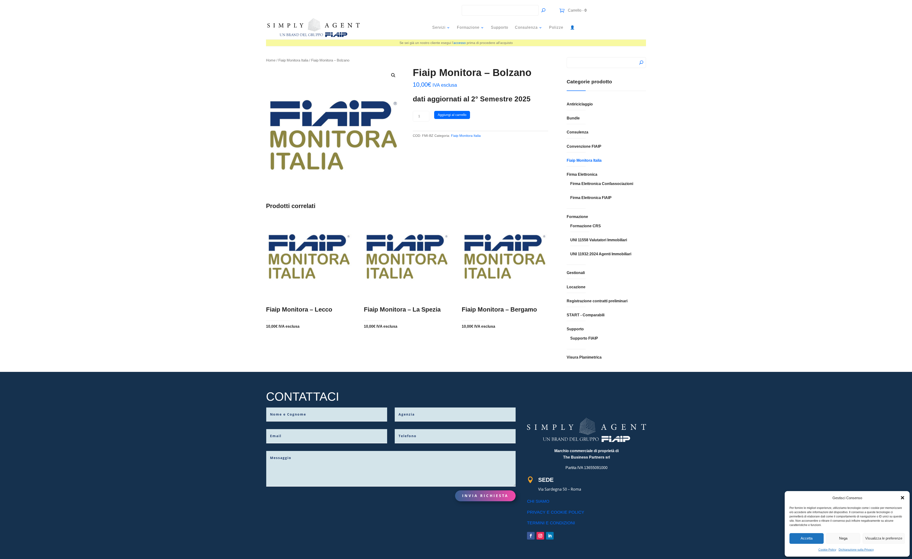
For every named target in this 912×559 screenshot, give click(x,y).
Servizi (439, 27)
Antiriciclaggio (580, 104)
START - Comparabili (585, 315)
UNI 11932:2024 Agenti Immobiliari (600, 254)
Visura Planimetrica (584, 357)
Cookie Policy (827, 549)
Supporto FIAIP (584, 338)
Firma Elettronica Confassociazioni (601, 184)
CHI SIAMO (538, 501)
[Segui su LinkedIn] (550, 536)
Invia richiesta (485, 495)
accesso (459, 43)
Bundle (573, 118)
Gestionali (576, 273)
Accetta (806, 538)
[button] (902, 497)
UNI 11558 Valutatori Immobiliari (598, 240)
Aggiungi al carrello (452, 115)
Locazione (576, 287)
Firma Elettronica (582, 174)
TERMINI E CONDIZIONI (551, 523)
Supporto (499, 27)
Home (271, 60)
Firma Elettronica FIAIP (591, 198)
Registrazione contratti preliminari (597, 301)
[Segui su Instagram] (540, 536)
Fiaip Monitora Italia (293, 60)
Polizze (556, 27)
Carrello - (577, 10)
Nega (843, 538)
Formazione (468, 27)
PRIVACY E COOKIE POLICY (555, 512)
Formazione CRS (585, 226)
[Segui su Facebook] (531, 536)
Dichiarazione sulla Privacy (856, 549)
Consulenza (526, 27)
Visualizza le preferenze (883, 538)
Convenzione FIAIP (584, 146)
